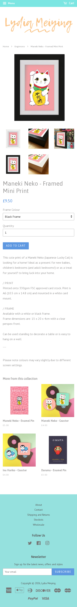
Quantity (8, 226)
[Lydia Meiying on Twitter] (30, 543)
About (38, 504)
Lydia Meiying (48, 583)
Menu (11, 3)
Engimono (20, 46)
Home (6, 46)
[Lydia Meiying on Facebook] (38, 543)
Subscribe (63, 571)
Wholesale (38, 524)
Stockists (38, 519)
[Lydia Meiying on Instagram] (47, 543)
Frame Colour (11, 210)
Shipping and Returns (38, 514)
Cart (71, 3)
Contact (38, 509)
